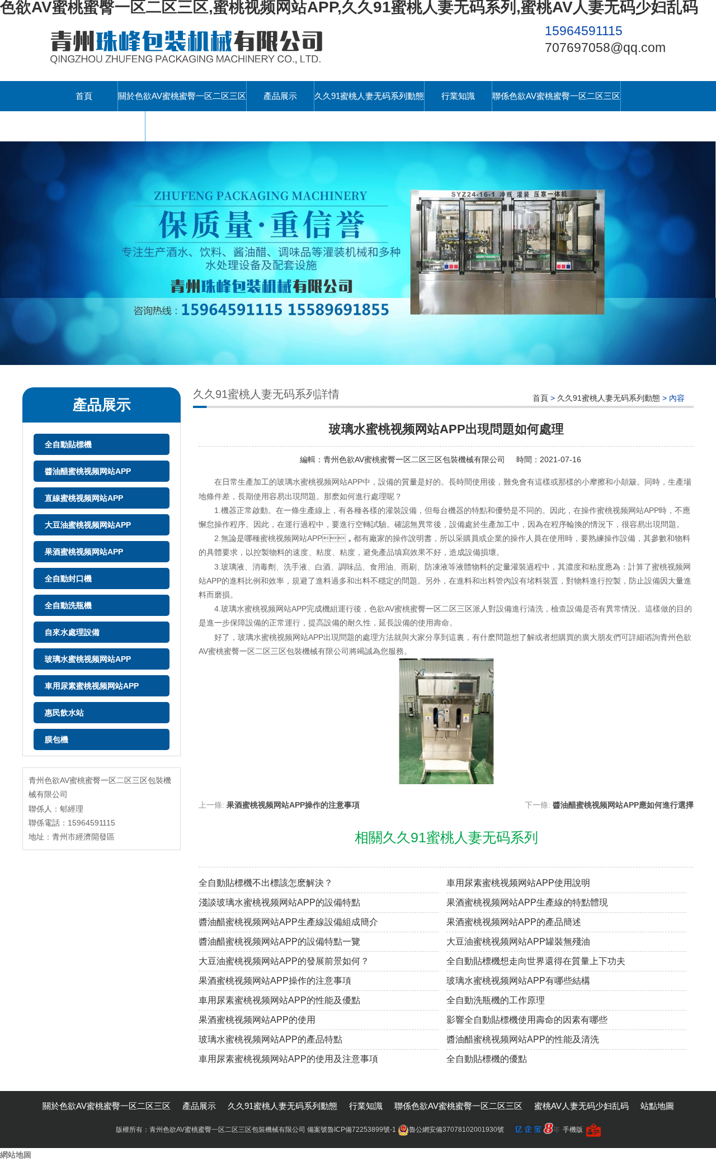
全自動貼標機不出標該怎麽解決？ (266, 883)
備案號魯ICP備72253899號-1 (351, 1129)
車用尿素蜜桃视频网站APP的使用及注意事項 (288, 1059)
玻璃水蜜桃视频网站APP (88, 658)
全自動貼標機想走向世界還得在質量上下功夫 (535, 961)
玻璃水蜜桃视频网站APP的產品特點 (270, 1039)
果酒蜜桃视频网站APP (84, 551)
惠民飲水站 (64, 712)
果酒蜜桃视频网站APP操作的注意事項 (293, 804)
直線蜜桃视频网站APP (84, 498)
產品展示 (280, 96)
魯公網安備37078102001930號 (456, 1129)
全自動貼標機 (68, 444)
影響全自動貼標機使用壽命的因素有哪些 (526, 1020)
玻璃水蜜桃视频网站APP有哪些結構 (518, 980)
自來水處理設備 (72, 632)
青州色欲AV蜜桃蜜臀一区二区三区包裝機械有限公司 (414, 459)
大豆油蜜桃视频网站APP (88, 524)
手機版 (573, 1129)
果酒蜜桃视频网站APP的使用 (257, 1020)
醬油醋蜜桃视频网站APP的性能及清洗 (522, 1039)
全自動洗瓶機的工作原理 (495, 1000)
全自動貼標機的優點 (486, 1059)
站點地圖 (657, 1106)
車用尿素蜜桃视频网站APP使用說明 (518, 883)
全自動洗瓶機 (68, 605)
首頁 (84, 96)
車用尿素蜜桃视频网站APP (92, 685)
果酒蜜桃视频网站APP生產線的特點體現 (527, 902)
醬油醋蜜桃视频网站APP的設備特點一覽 (279, 941)
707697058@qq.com (605, 47)
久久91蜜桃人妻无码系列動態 (369, 96)
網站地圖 (15, 1154)
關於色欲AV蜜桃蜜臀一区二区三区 (182, 96)
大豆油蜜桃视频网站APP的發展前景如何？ (284, 961)
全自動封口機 (68, 578)
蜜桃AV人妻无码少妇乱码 (97, 126)
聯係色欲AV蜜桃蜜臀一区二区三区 (556, 96)
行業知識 (458, 96)
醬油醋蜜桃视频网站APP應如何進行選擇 (623, 804)
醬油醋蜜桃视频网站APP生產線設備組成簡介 (288, 922)
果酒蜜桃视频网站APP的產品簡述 (513, 922)
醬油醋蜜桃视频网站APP (88, 471)
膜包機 (56, 739)
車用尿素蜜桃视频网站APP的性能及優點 (279, 1000)
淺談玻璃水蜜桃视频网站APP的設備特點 (279, 902)
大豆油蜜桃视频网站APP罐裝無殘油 (518, 941)
